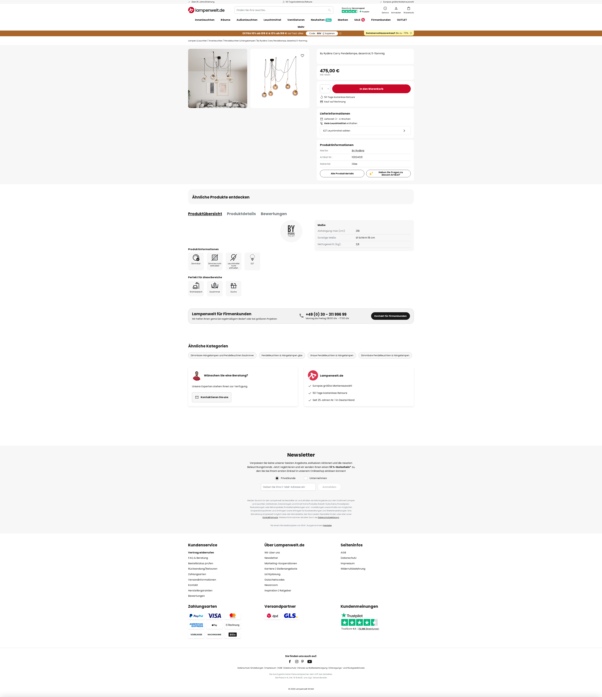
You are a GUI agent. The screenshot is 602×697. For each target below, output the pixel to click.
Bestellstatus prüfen (200, 563)
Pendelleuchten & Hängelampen (239, 40)
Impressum (348, 563)
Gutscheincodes (274, 580)
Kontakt (193, 585)
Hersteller (327, 525)
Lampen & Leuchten (197, 40)
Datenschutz (348, 558)
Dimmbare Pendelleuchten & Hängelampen (385, 355)
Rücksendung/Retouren (202, 569)
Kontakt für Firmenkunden (390, 316)
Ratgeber (285, 590)
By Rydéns (358, 150)
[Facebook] (292, 661)
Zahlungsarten (197, 574)
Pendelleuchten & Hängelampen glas (282, 355)
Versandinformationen (202, 580)
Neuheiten (321, 20)
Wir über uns (272, 552)
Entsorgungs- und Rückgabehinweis (347, 668)
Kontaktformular (270, 517)
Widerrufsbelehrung (353, 569)
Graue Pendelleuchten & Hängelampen (331, 355)
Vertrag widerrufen (201, 552)
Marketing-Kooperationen (280, 563)
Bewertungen (274, 213)
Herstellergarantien (200, 590)
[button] (302, 56)
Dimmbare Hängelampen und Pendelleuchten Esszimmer (222, 355)
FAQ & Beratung (198, 558)
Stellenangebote (287, 569)
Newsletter (271, 558)
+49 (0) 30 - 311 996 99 (326, 314)
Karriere (269, 569)
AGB (343, 552)
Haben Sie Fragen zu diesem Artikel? (391, 174)
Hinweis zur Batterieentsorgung (312, 668)
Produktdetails (241, 213)
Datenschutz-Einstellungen (250, 668)
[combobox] (284, 10)
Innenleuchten (215, 40)
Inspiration (270, 590)
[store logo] (206, 10)
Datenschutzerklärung (328, 517)
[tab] (205, 214)
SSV (322, 33)
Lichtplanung (272, 574)
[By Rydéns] (291, 231)
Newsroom (271, 585)
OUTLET (402, 20)
